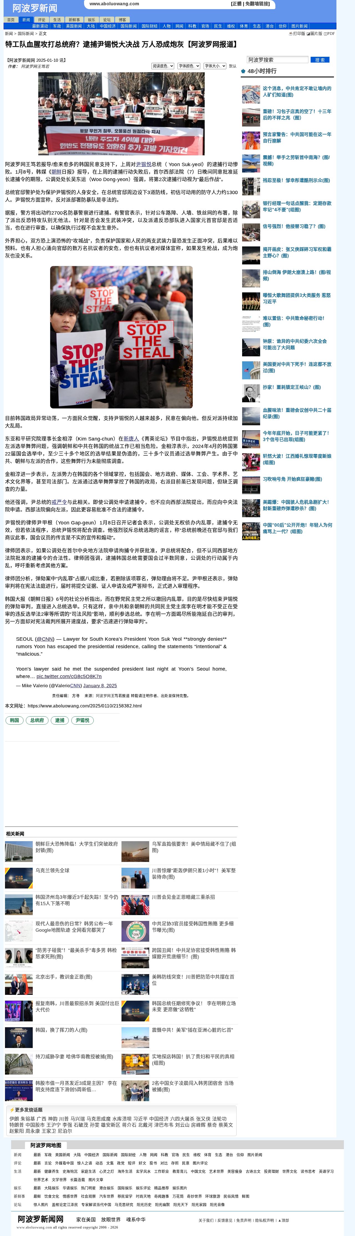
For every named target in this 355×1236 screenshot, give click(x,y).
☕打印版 (296, 34)
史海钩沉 (70, 1171)
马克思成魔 (99, 1119)
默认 (233, 66)
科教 (192, 26)
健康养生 (51, 1171)
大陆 (91, 26)
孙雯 (95, 1125)
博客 (122, 20)
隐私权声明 (264, 1220)
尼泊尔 (65, 1131)
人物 (167, 26)
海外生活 (125, 1171)
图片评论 (200, 1163)
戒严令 (59, 502)
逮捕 (59, 720)
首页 (11, 20)
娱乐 (91, 20)
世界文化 (289, 1171)
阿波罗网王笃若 (35, 66)
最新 (40, 26)
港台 (270, 26)
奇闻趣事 (161, 1196)
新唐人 (131, 439)
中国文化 (198, 1171)
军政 (57, 26)
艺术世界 (216, 1171)
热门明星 (88, 1188)
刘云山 (182, 1125)
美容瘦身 (234, 1171)
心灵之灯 (106, 1171)
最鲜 (37, 1196)
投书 (153, 1163)
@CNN (45, 639)
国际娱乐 (125, 1188)
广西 (41, 1119)
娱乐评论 (143, 1188)
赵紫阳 (16, 1131)
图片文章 (95, 1180)
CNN (75, 685)
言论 (48, 1163)
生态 (257, 26)
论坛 (107, 20)
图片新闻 (254, 1155)
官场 (205, 26)
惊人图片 (41, 1204)
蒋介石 (129, 1125)
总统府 (37, 720)
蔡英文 (226, 1125)
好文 (142, 1163)
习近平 (140, 1119)
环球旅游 (212, 1196)
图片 (299, 26)
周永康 (33, 1131)
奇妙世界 (194, 1196)
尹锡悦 (143, 164)
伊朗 (14, 1119)
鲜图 (245, 1196)
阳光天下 (180, 1204)
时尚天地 (143, 1196)
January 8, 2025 (100, 685)
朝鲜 (57, 172)
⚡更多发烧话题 (26, 1110)
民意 (185, 1163)
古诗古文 (253, 1171)
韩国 (14, 720)
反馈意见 (224, 1220)
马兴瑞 (77, 1119)
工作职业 (161, 1171)
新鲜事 (74, 20)
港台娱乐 (106, 1188)
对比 (164, 1163)
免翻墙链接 (256, 3)
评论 (41, 20)
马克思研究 (124, 1204)
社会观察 (88, 1196)
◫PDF (329, 34)
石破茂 (81, 1125)
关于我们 (206, 1220)
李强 (67, 1125)
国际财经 (150, 26)
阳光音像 (217, 1204)
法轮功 (219, 1119)
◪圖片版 (314, 34)
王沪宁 (53, 1125)
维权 (231, 26)
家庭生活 (88, 1171)
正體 (237, 3)
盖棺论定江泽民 (65, 1204)
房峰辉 (198, 1125)
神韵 (53, 1119)
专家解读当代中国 (96, 1204)
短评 (131, 1163)
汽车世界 (106, 1196)
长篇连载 (77, 1180)
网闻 (180, 26)
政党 (121, 1163)
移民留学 (125, 1196)
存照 (175, 1163)
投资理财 (271, 1171)
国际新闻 (129, 26)
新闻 (26, 20)
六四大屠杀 (182, 1119)
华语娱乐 (70, 1188)
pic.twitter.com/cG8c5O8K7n (69, 676)
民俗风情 (231, 1196)
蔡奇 (212, 1125)
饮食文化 (51, 1196)
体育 (244, 26)
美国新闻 (74, 26)
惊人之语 (84, 1163)
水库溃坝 (122, 1119)
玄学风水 (143, 1171)
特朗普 (16, 1125)
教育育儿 (180, 1171)
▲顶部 (283, 1220)
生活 (57, 20)
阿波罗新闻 (35, 8)
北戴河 (145, 1125)
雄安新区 (110, 1125)
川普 (64, 1119)
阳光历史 (144, 1204)
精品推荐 (161, 1188)
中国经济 (108, 26)
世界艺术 (41, 1180)
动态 (99, 1163)
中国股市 (35, 1125)
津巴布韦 (164, 1125)
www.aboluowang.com (114, 3)
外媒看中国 (64, 1163)
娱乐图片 (180, 1188)
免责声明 (243, 1220)
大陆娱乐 (51, 1188)
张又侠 (203, 1119)
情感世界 (70, 1196)
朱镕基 (28, 1119)
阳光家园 (199, 1204)
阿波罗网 (103, 696)
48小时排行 (262, 71)
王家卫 (49, 1131)
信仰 (283, 26)
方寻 (76, 696)
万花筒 (178, 1196)
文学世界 (59, 1180)
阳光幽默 (162, 1204)
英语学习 (326, 1171)
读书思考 (308, 1171)
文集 (110, 1163)
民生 (218, 26)
